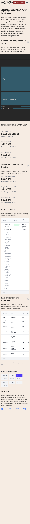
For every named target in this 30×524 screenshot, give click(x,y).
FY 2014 (5, 386)
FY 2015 (19, 382)
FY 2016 (12, 382)
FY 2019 (12, 379)
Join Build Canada (19, 2)
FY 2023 (5, 375)
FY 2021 (19, 375)
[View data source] (14, 209)
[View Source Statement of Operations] (28, 42)
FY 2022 (12, 375)
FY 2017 (5, 382)
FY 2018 (19, 379)
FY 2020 (5, 379)
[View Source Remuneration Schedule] (28, 299)
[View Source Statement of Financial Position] (28, 166)
